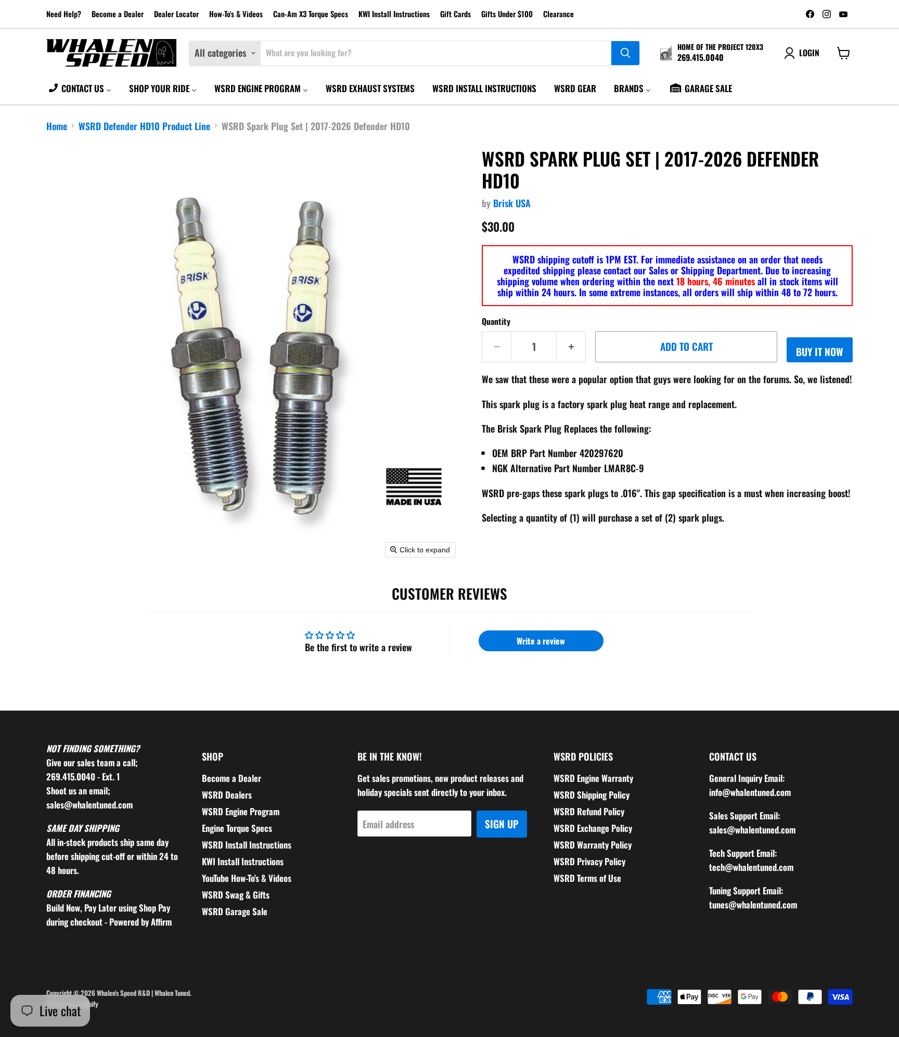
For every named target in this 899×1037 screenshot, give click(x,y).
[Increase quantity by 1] (571, 346)
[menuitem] (79, 88)
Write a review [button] (541, 641)
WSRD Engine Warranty (593, 778)
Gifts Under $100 (507, 14)
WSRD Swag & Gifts (235, 894)
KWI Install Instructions (394, 14)
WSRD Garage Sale (234, 911)
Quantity (496, 321)
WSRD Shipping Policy (592, 794)
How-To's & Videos (236, 14)
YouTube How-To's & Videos (246, 877)
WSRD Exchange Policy (593, 827)
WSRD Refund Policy (589, 811)
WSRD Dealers (227, 794)
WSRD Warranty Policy (593, 844)
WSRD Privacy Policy (589, 861)
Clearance (558, 14)
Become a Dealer (118, 14)
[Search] (625, 53)
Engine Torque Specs (237, 827)
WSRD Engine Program (240, 811)
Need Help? (63, 14)
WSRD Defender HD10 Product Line (144, 126)
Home (56, 126)
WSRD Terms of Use (587, 877)
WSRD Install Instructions (246, 844)
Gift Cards (455, 14)
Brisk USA (512, 203)
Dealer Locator (176, 14)
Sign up (502, 823)
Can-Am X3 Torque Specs (310, 14)
